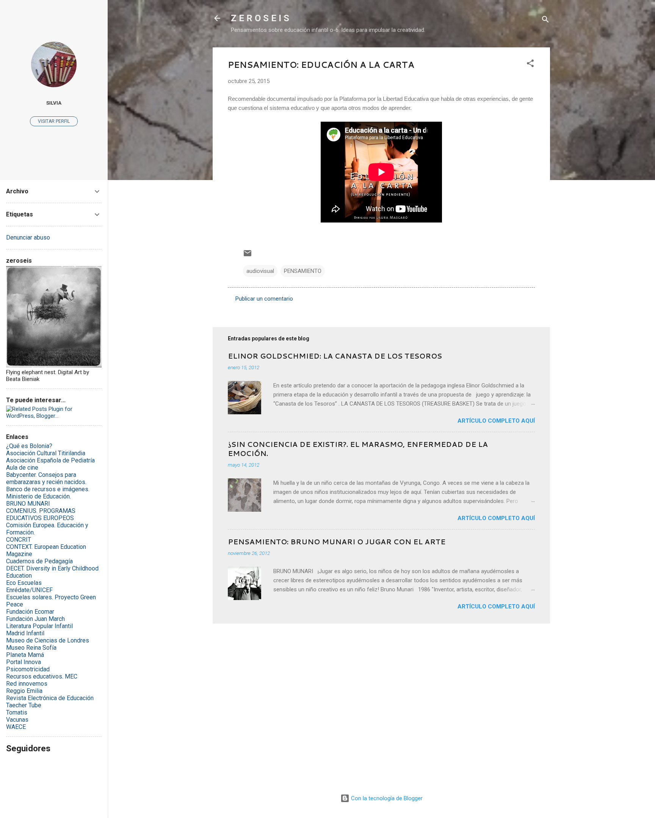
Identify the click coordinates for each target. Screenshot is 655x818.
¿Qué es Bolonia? (29, 446)
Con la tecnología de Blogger (386, 798)
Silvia (53, 103)
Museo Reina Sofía (31, 647)
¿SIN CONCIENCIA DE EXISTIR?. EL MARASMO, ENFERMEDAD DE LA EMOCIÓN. (358, 448)
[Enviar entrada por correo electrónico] (247, 255)
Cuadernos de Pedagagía (39, 561)
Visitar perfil (54, 121)
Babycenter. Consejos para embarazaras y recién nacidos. (46, 478)
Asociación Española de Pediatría (50, 460)
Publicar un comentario (264, 298)
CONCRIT (18, 539)
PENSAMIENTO (302, 271)
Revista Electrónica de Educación (50, 698)
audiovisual (260, 271)
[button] (530, 65)
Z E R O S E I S (260, 18)
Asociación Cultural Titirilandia (45, 453)
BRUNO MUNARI (28, 503)
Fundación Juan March (35, 618)
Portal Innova (23, 662)
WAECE (16, 726)
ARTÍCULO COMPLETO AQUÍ (496, 420)
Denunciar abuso (28, 237)
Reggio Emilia (24, 690)
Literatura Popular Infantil (39, 626)
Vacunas (17, 719)
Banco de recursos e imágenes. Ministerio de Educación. (47, 493)
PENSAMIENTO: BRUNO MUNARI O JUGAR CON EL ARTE (336, 542)
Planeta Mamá (25, 654)
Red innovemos (26, 683)
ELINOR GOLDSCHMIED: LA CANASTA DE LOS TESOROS (335, 356)
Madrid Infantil (25, 633)
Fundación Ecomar (30, 611)
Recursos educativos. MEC (41, 676)
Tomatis (16, 712)
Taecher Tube (23, 705)
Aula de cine (22, 467)
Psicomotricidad (28, 669)
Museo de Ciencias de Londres (47, 640)
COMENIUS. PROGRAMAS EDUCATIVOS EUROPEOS (40, 514)
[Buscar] (545, 20)
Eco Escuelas (24, 582)
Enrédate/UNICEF (29, 590)
